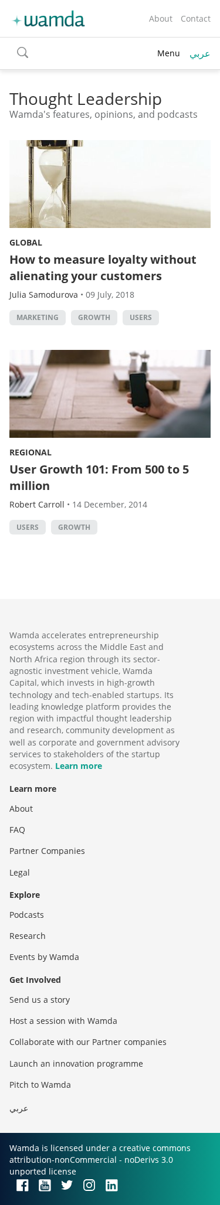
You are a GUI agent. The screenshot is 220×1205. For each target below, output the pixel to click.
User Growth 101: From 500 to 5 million (99, 477)
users (141, 317)
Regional (30, 452)
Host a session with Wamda (63, 1020)
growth (94, 317)
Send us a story (39, 999)
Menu (168, 53)
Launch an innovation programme (76, 1063)
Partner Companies (47, 850)
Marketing (37, 317)
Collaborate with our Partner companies (88, 1041)
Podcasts (26, 914)
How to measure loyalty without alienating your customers (103, 267)
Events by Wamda (44, 956)
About (160, 18)
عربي (200, 53)
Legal (19, 872)
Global (25, 242)
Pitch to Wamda (40, 1084)
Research (27, 935)
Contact (196, 18)
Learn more (78, 765)
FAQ (17, 829)
